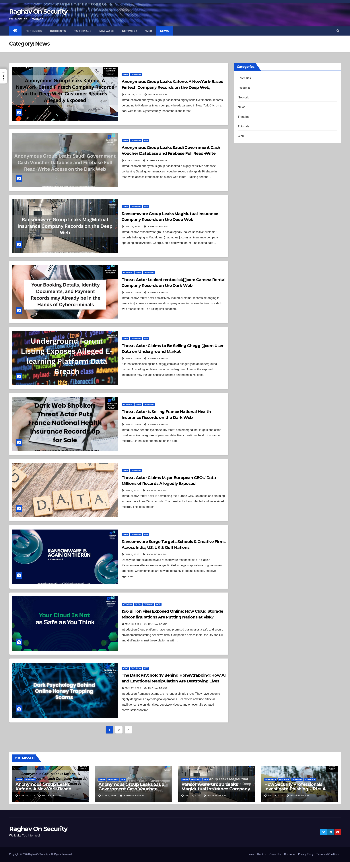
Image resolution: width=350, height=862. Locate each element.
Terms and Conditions (327, 854)
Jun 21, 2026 (133, 358)
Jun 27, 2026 (133, 292)
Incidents (58, 31)
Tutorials (83, 31)
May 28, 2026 (133, 624)
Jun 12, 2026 (133, 424)
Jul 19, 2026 (275, 795)
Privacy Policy (306, 854)
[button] (338, 30)
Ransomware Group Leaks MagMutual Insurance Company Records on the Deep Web (215, 789)
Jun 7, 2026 (132, 490)
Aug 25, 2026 (133, 94)
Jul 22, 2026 (133, 226)
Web (148, 31)
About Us (262, 854)
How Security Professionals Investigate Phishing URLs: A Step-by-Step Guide (294, 789)
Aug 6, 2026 (132, 160)
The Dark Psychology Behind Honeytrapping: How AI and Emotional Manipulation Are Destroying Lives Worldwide (173, 681)
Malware (106, 31)
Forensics (34, 31)
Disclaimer (289, 854)
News (164, 31)
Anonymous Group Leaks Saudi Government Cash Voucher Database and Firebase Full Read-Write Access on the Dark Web (171, 153)
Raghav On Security (38, 11)
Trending (136, 74)
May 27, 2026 (133, 688)
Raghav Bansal (158, 94)
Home (251, 854)
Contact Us (275, 854)
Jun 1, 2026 (132, 554)
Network (129, 31)
